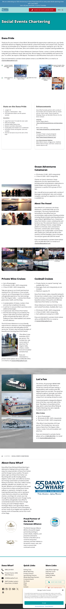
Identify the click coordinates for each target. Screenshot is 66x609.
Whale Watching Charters (31, 577)
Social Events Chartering (20, 456)
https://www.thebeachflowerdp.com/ (46, 137)
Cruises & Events (29, 579)
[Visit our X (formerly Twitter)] (17, 589)
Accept (44, 603)
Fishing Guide (50, 573)
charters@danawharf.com (9, 60)
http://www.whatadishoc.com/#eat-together (48, 129)
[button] (63, 590)
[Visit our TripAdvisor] (13, 589)
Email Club (49, 577)
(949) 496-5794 (50, 436)
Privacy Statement (49, 606)
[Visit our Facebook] (3, 589)
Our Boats (27, 581)
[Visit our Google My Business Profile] (6, 589)
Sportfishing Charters (30, 575)
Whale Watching (28, 571)
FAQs (25, 585)
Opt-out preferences (39, 606)
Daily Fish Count (50, 571)
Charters (7, 456)
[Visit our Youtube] (3, 592)
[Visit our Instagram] (10, 589)
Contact (26, 587)
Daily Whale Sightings (52, 569)
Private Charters (28, 573)
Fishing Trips (27, 569)
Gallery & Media (50, 575)
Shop (25, 583)
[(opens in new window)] (55, 518)
